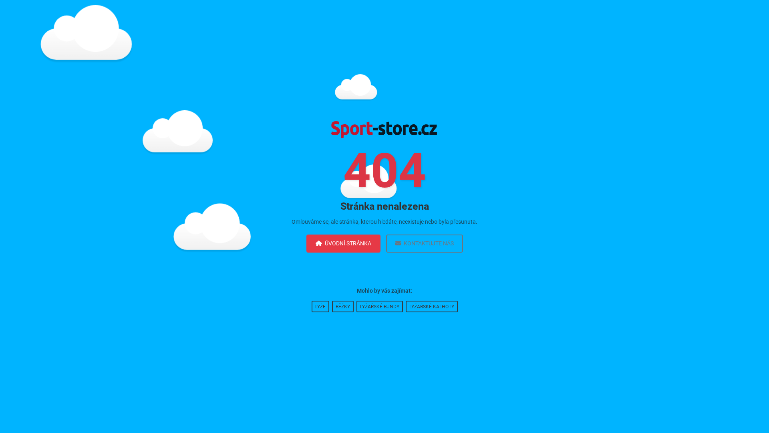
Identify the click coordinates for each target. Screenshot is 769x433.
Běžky (343, 307)
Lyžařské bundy (379, 307)
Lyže (320, 307)
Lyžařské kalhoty (431, 307)
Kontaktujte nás (429, 243)
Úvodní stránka (348, 243)
